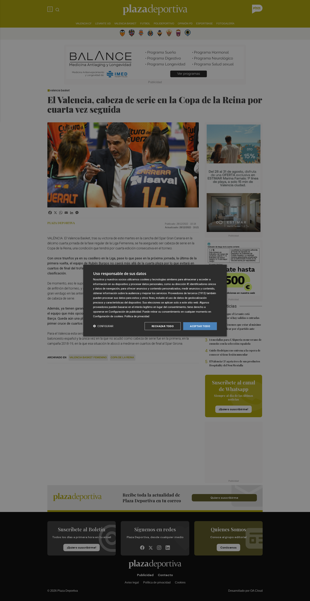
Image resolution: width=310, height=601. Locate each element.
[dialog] (155, 300)
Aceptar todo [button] (200, 326)
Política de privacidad (137, 316)
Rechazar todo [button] (163, 326)
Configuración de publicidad (125, 311)
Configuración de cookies (108, 316)
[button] (103, 326)
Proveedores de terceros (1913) (187, 293)
